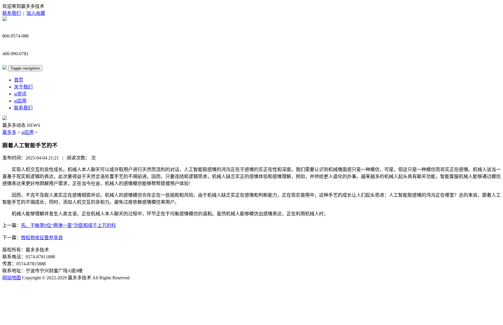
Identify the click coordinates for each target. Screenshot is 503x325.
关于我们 (23, 86)
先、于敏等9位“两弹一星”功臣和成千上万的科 (68, 225)
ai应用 (20, 100)
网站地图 (11, 277)
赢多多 (9, 132)
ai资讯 (20, 93)
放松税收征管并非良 (42, 237)
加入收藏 (35, 13)
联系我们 (11, 13)
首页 (18, 79)
